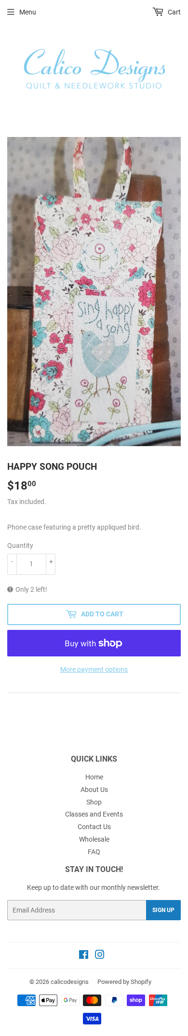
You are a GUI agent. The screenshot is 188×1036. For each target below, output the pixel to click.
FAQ (94, 852)
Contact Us (94, 827)
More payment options (94, 669)
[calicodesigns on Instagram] (100, 956)
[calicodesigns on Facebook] (84, 956)
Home (94, 777)
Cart (173, 12)
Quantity (20, 545)
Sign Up (163, 910)
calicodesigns (70, 981)
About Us (94, 789)
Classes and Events (94, 814)
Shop (94, 802)
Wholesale (94, 839)
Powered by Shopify (124, 981)
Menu (27, 12)
